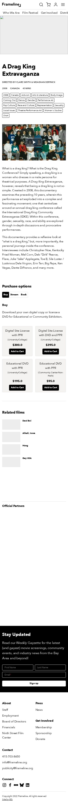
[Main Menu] (63, 4)
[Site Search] (41, 4)
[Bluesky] (22, 785)
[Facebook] (11, 785)
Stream (14, 294)
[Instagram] (5, 785)
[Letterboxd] (17, 785)
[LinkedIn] (28, 785)
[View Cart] (48, 4)
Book (24, 294)
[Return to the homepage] (15, 5)
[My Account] (56, 4)
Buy (5, 294)
